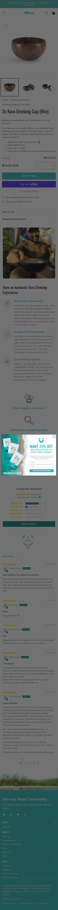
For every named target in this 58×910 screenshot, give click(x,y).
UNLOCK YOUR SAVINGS (42, 471)
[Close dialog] (54, 436)
